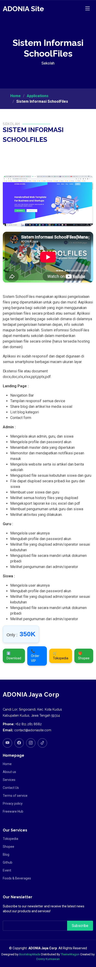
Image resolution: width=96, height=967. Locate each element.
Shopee (8, 846)
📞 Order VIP (35, 656)
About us (9, 771)
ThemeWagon (70, 954)
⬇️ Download (14, 655)
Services (9, 779)
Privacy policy (13, 803)
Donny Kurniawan (48, 959)
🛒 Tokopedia (60, 655)
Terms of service (15, 795)
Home (15, 96)
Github (7, 862)
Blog (6, 854)
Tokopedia (10, 838)
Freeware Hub (13, 811)
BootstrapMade (29, 954)
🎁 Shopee (83, 655)
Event (7, 870)
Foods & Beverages (17, 878)
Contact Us (11, 787)
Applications (37, 96)
